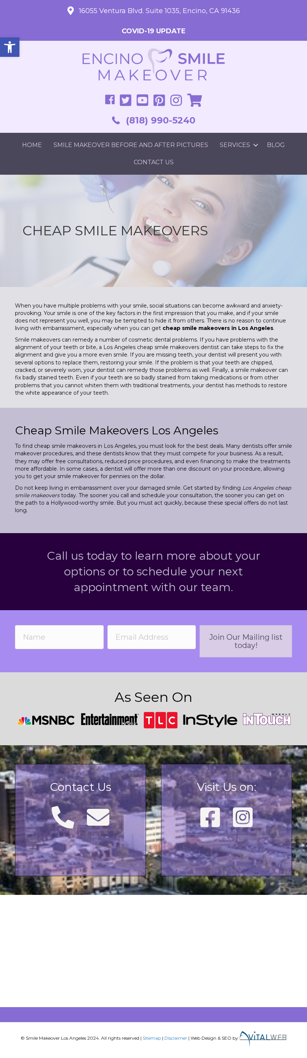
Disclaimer (175, 1037)
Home (32, 145)
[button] (9, 47)
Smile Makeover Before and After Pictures (131, 145)
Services (235, 145)
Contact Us (154, 162)
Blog (276, 145)
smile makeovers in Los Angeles (94, 446)
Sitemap (152, 1037)
